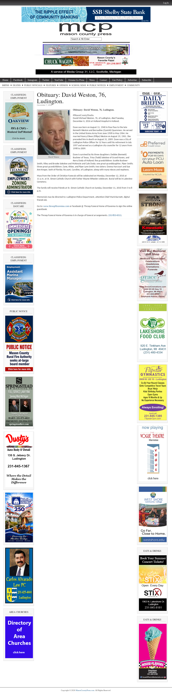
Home (5, 80)
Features (51, 85)
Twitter (45, 80)
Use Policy (117, 80)
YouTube (58, 80)
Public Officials (33, 85)
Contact (103, 80)
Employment (116, 85)
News (92, 80)
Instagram (32, 80)
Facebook (18, 80)
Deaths (17, 85)
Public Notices (98, 85)
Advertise (132, 80)
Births (5, 85)
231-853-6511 (114, 215)
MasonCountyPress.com (85, 690)
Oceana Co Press (76, 80)
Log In (166, 3)
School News (79, 85)
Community (133, 85)
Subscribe (146, 80)
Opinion (63, 85)
